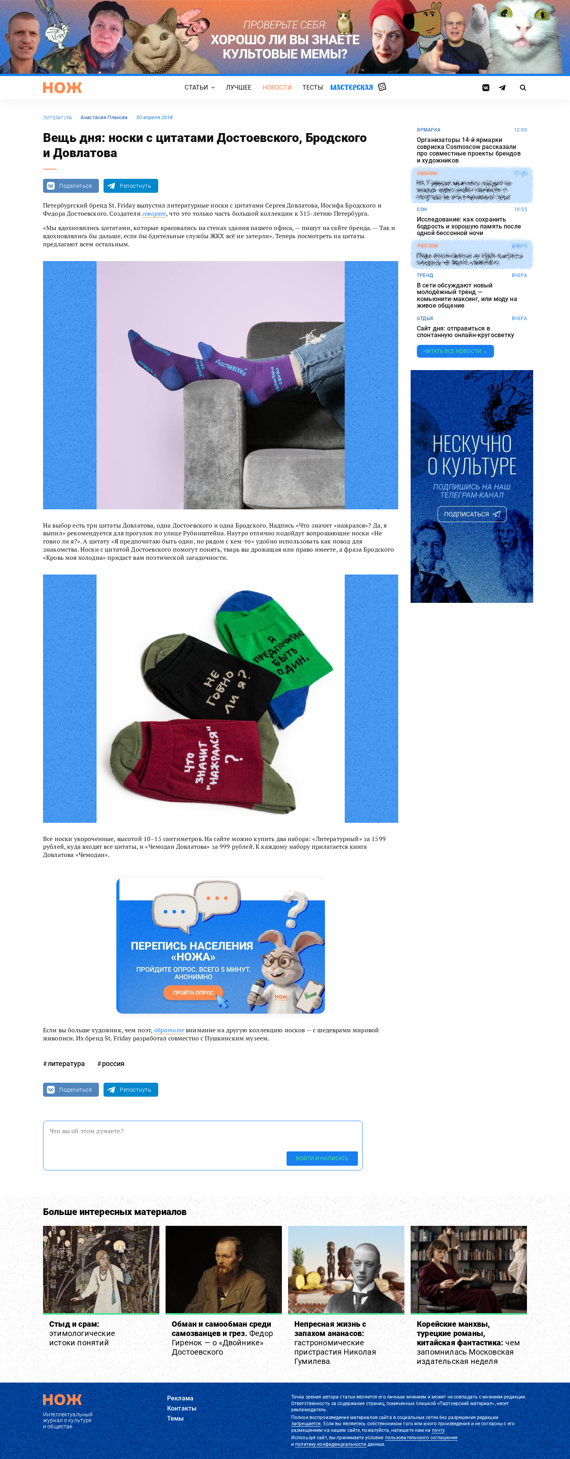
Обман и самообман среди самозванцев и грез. (222, 1338)
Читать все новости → (455, 351)
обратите (169, 1030)
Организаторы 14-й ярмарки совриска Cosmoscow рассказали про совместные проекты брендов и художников (469, 150)
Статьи (196, 88)
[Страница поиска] (523, 87)
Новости (277, 88)
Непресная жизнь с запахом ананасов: (335, 1342)
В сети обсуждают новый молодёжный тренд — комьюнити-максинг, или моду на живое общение (467, 295)
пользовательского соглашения (421, 1437)
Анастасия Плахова (104, 117)
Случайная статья (382, 87)
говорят (154, 213)
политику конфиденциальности (330, 1444)
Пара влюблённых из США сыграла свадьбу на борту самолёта (470, 259)
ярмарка (429, 130)
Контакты (182, 1408)
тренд (425, 275)
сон (422, 209)
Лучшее (239, 88)
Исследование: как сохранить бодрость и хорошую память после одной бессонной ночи (469, 226)
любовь (427, 246)
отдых (425, 318)
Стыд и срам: (82, 1333)
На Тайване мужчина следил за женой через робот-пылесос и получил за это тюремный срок (464, 190)
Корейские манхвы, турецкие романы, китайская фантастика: (468, 1342)
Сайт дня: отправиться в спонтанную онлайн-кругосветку (466, 332)
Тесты (312, 88)
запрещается (306, 1423)
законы (427, 173)
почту (438, 1430)
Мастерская (352, 87)
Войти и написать (322, 1158)
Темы (175, 1418)
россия (113, 1063)
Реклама (180, 1398)
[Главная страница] (62, 87)
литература (57, 118)
